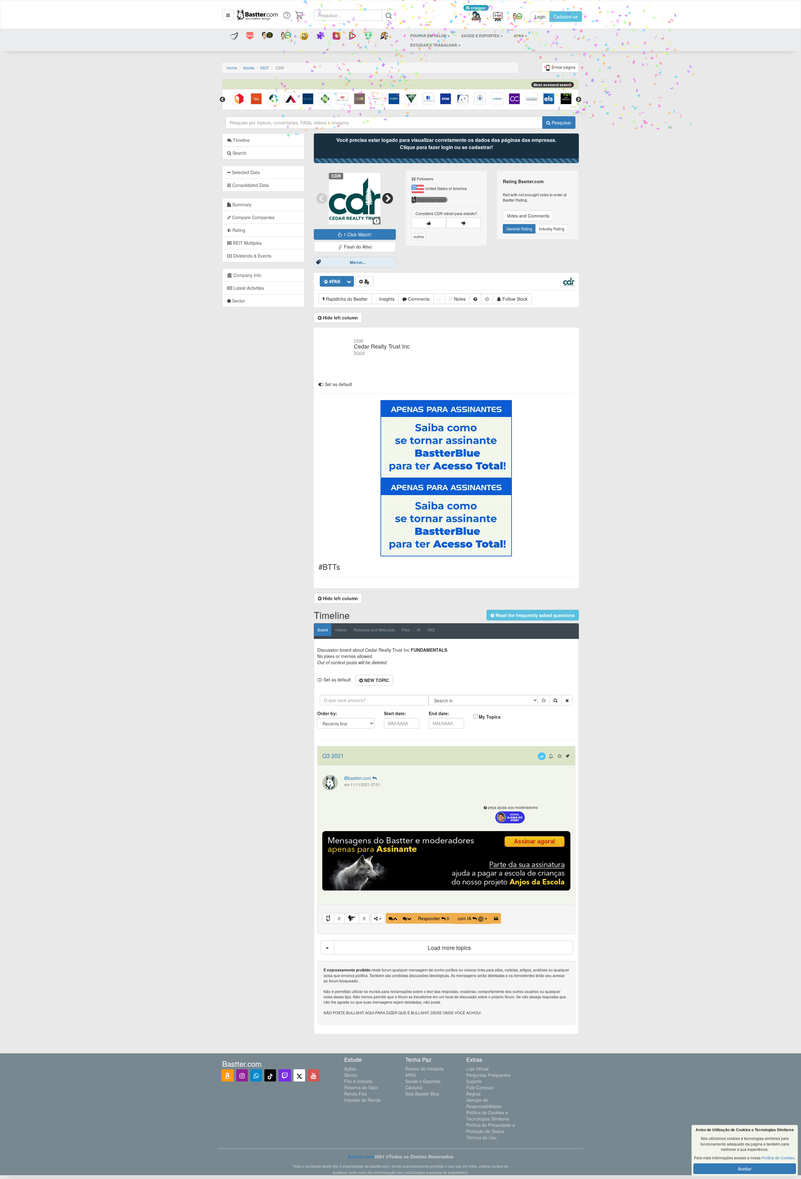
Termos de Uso (481, 1137)
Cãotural (413, 1087)
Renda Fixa (355, 1094)
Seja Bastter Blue (422, 1094)
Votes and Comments (528, 216)
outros (418, 236)
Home (232, 67)
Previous (222, 100)
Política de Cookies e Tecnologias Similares (487, 1115)
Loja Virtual (477, 1069)
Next (578, 100)
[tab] (263, 172)
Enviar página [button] (563, 67)
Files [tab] (406, 629)
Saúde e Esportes (423, 1081)
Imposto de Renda (362, 1100)
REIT (264, 67)
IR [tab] (419, 629)
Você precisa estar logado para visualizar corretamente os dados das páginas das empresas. (446, 143)
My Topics (490, 717)
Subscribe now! (431, 200)
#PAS (410, 1075)
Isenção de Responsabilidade (484, 1103)
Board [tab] (323, 629)
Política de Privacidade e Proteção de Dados (490, 1128)
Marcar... (357, 262)
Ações (350, 1069)
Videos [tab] (341, 629)
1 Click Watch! (356, 234)
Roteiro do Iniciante (424, 1069)
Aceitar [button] (745, 1169)
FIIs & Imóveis (358, 1081)
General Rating (519, 228)
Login (540, 16)
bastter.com (360, 778)
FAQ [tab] (431, 629)
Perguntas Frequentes (488, 1075)
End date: (439, 713)
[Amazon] (227, 1075)
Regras (473, 1094)
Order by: (327, 713)
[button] (228, 15)
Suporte (474, 1081)
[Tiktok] (270, 1075)
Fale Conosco (480, 1087)
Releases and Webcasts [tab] (374, 629)
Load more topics (449, 947)
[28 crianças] (476, 17)
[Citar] (496, 918)
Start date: (395, 713)
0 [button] (339, 918)
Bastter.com (360, 1156)
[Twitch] (284, 1075)
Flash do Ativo (357, 246)
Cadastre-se (566, 16)
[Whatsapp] (256, 1075)
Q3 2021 (333, 755)
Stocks (248, 67)
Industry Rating (551, 228)
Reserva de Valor (361, 1087)
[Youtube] (313, 1075)
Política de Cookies (778, 1157)
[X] (299, 1075)
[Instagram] (242, 1075)
